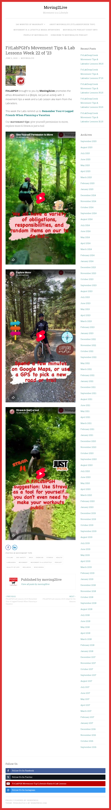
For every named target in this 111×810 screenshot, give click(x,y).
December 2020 (88, 441)
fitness (50, 557)
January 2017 (87, 723)
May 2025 (85, 165)
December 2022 (88, 339)
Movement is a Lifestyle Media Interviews (37, 30)
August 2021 (86, 399)
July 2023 (85, 297)
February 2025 (87, 183)
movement (23, 562)
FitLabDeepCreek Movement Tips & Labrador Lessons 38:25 (92, 59)
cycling (10, 557)
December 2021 (88, 387)
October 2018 (87, 597)
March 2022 (86, 369)
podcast (58, 562)
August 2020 (87, 465)
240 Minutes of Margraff (29, 24)
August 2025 (86, 147)
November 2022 (88, 345)
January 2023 (87, 333)
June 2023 (85, 303)
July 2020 (85, 471)
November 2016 (88, 735)
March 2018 (86, 639)
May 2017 (85, 699)
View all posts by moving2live (35, 584)
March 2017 (86, 711)
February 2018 (87, 645)
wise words (39, 567)
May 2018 (85, 627)
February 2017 (87, 717)
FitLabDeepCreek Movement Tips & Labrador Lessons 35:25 (92, 88)
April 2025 (85, 171)
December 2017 (88, 657)
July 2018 (85, 615)
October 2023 (87, 279)
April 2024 (85, 243)
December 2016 (88, 729)
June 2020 (86, 477)
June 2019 (85, 549)
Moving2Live (55, 7)
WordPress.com (39, 803)
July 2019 (85, 543)
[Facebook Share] (8, 547)
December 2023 (88, 267)
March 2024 (86, 249)
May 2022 (85, 363)
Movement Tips (24, 553)
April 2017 (85, 705)
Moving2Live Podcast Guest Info (80, 30)
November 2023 (88, 273)
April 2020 (86, 489)
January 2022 (87, 381)
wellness (27, 567)
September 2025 (89, 141)
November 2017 (88, 663)
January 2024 (87, 261)
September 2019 (88, 531)
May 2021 (85, 411)
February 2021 (87, 429)
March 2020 (86, 495)
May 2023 (85, 309)
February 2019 (87, 573)
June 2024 (85, 231)
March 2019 (86, 567)
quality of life (13, 567)
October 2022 (87, 351)
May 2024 (85, 237)
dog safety (21, 557)
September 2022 (89, 357)
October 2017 (87, 669)
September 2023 (89, 285)
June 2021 (85, 405)
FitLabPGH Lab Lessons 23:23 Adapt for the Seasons (59, 598)
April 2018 (85, 633)
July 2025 (85, 153)
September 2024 (89, 213)
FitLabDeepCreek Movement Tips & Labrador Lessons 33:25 (92, 102)
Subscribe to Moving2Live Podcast (69, 35)
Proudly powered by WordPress (22, 800)
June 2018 (85, 621)
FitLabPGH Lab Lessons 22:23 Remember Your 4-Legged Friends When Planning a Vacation (21, 600)
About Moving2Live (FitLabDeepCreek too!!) (72, 24)
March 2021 (86, 423)
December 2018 (88, 585)
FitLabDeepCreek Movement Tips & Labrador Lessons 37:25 (92, 73)
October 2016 (87, 741)
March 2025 (86, 177)
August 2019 (86, 537)
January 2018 (87, 651)
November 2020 (88, 447)
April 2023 (85, 315)
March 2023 (86, 321)
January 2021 (87, 435)
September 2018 (88, 603)
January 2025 (87, 189)
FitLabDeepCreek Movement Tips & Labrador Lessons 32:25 (92, 117)
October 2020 (87, 453)
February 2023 (87, 327)
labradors (11, 562)
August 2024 (86, 219)
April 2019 (85, 561)
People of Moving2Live (36, 35)
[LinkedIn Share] (14, 547)
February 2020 (88, 501)
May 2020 (85, 483)
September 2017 (88, 675)
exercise (39, 557)
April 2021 (85, 417)
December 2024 (88, 195)
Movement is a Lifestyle (41, 562)
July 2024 (85, 225)
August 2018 (86, 609)
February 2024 (87, 255)
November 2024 (88, 201)
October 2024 (87, 207)
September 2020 (89, 459)
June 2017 (85, 693)
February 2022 (87, 375)
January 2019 (87, 579)
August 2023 (86, 291)
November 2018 (88, 591)
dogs (31, 557)
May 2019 (85, 555)
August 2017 (86, 681)
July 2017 (85, 687)
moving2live (27, 58)
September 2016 (88, 747)
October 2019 (87, 525)
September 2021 (88, 393)
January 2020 (87, 507)
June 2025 (85, 159)
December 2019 (88, 513)
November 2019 (88, 519)
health (59, 557)
